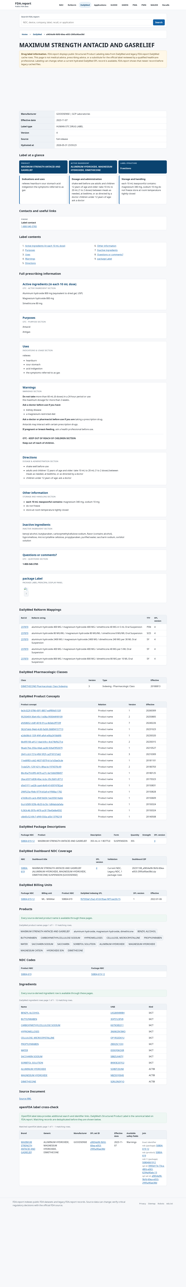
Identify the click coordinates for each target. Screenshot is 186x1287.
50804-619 (26, 974)
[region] (93, 640)
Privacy (142, 1203)
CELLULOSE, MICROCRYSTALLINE (37, 1037)
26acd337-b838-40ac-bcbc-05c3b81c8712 (42, 779)
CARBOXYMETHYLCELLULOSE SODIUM (40, 1025)
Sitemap (151, 1203)
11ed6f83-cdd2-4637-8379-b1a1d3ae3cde (42, 760)
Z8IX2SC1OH (117, 1044)
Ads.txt (169, 1203)
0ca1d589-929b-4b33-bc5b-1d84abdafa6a (42, 804)
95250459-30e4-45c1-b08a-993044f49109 (41, 716)
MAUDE (154, 5)
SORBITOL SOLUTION (32, 1062)
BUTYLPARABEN (29, 1019)
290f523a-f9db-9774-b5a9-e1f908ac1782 (41, 791)
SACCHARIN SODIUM (31, 1056)
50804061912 (149, 1162)
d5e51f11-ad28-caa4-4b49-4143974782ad (42, 785)
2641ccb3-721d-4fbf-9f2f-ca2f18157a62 (41, 754)
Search (159, 22)
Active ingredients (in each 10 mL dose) (45, 245)
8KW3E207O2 (117, 1062)
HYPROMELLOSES (30, 1031)
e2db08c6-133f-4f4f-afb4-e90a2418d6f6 (41, 735)
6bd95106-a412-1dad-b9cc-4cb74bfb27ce (42, 741)
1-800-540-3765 (29, 226)
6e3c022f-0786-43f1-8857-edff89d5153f (41, 710)
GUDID (114, 5)
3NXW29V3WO (118, 1031)
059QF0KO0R (117, 1050)
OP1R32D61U (117, 1037)
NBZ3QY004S (117, 1075)
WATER (24, 1050)
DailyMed (85, 5)
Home (25, 34)
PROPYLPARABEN (30, 1044)
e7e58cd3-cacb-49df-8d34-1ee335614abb (42, 797)
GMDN (125, 5)
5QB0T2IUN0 (117, 1069)
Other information (106, 245)
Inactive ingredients (107, 250)
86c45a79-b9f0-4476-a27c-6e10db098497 (42, 773)
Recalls (165, 5)
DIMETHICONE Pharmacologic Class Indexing (44, 686)
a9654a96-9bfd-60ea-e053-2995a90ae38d (98, 1145)
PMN (143, 5)
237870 (24, 626)
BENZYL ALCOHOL (30, 1012)
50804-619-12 (28, 840)
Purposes (30, 250)
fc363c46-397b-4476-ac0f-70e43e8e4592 (41, 810)
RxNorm (72, 5)
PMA (135, 5)
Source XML (25, 1098)
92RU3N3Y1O (117, 1081)
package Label (104, 258)
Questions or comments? (110, 254)
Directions (30, 263)
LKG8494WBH (118, 1012)
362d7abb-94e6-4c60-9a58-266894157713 (42, 729)
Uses (27, 254)
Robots (161, 1203)
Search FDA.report (30, 16)
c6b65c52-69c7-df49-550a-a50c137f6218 (41, 816)
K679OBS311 (117, 1025)
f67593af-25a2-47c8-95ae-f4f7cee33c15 (101, 899)
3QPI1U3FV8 (117, 1019)
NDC (61, 5)
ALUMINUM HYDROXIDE (33, 1069)
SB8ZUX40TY (117, 1056)
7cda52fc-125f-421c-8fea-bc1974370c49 (41, 766)
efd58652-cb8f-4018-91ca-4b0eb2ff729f (41, 722)
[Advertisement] (93, 89)
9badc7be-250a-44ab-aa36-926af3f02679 (41, 747)
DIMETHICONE (28, 1081)
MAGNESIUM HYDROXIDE (34, 1075)
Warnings (30, 258)
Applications (100, 5)
